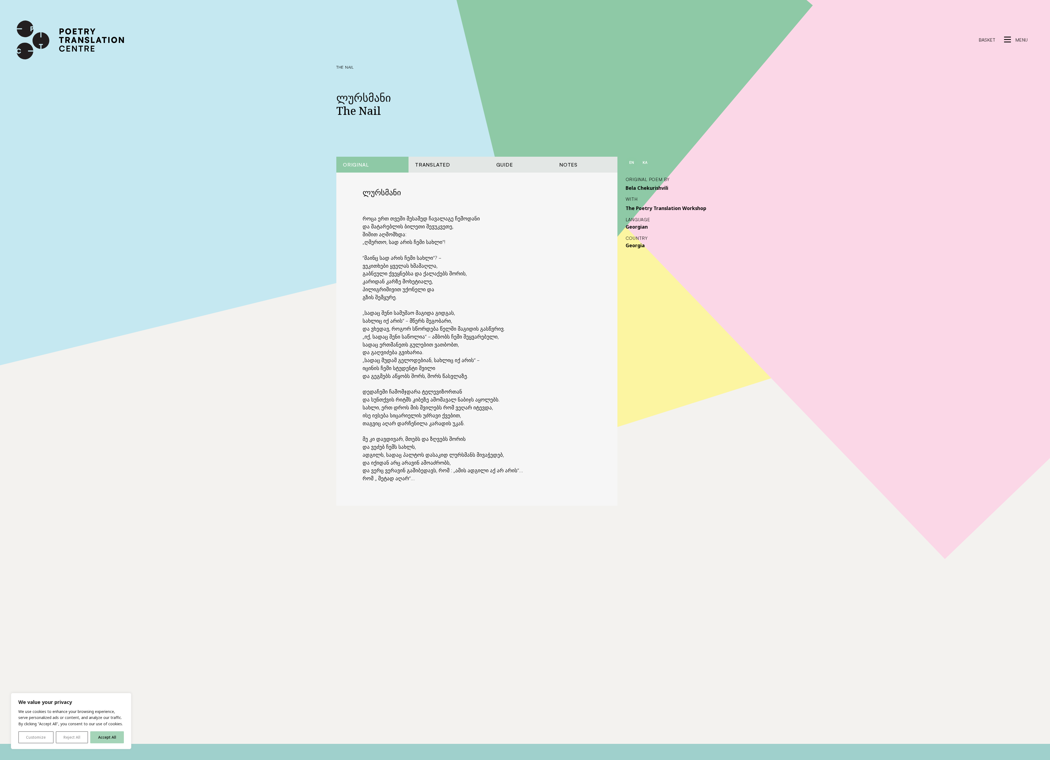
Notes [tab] (568, 164)
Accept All (107, 737)
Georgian (637, 226)
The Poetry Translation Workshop (666, 208)
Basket (987, 40)
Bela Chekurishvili (647, 188)
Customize (36, 737)
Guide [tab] (504, 164)
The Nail (345, 67)
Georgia (635, 245)
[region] (71, 721)
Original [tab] (356, 164)
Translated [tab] (432, 164)
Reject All (71, 737)
